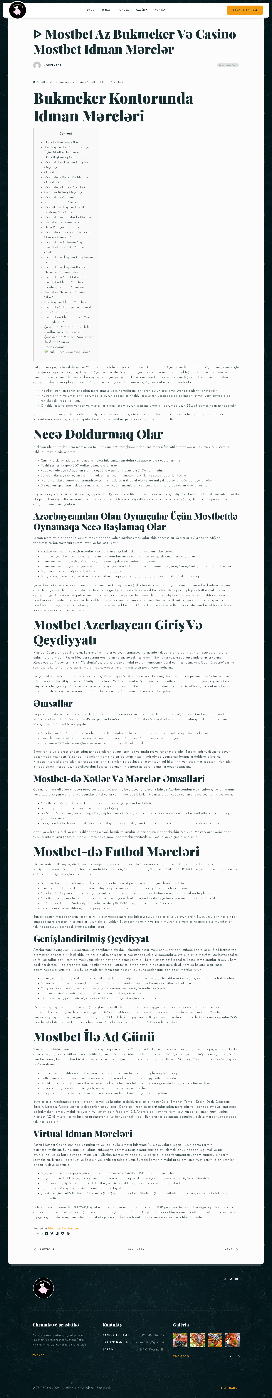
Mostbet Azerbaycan (63, 1228)
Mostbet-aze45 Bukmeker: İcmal (67, 307)
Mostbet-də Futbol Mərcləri (64, 187)
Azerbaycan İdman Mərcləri (65, 302)
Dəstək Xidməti (55, 347)
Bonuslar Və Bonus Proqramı (65, 222)
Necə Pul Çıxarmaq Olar (63, 227)
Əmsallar (51, 172)
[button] (231, 1356)
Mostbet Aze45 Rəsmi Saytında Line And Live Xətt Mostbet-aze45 (67, 247)
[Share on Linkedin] (57, 1233)
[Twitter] (231, 1279)
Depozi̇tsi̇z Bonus (56, 312)
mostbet (156, 1054)
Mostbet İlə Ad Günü (60, 197)
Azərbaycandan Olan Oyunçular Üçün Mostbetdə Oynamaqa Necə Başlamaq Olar (68, 152)
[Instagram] (226, 1279)
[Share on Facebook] (46, 1233)
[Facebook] (220, 1279)
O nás (106, 10)
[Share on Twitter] (51, 1233)
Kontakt (161, 10)
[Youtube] (237, 1279)
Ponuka (123, 10)
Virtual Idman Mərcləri (61, 202)
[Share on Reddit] (62, 1233)
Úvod (91, 10)
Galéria (141, 10)
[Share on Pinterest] (68, 1233)
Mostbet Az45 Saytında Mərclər (67, 217)
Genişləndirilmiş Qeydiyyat (64, 192)
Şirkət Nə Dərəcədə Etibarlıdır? (68, 327)
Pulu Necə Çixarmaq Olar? (69, 352)
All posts (136, 1249)
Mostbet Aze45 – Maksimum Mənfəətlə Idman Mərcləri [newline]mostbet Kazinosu (65, 282)
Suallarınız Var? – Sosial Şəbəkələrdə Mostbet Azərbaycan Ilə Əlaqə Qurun (69, 337)
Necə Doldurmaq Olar (61, 142)
